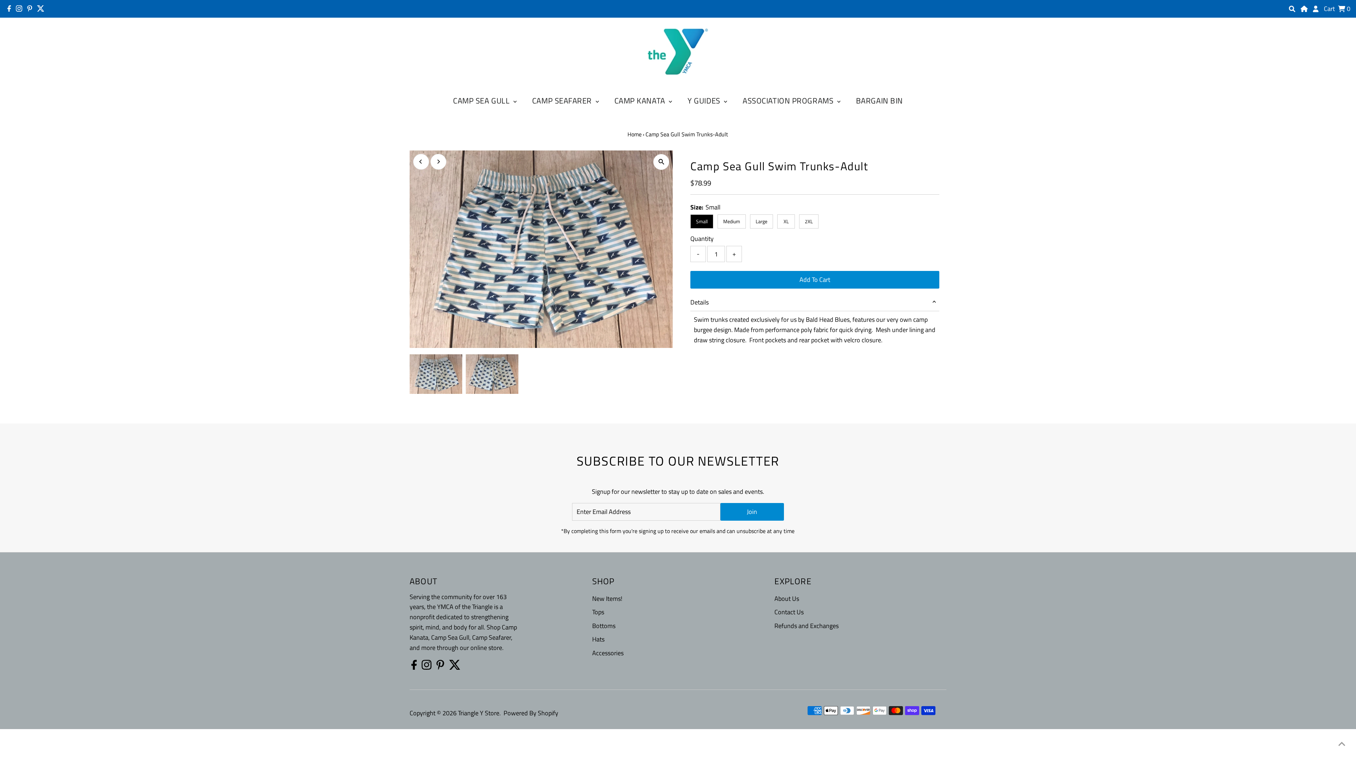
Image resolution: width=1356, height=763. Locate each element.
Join (752, 511)
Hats (598, 639)
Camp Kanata (640, 101)
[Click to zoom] (661, 162)
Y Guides (705, 101)
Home (635, 134)
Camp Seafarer (563, 101)
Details (699, 302)
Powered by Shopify (531, 713)
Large (761, 221)
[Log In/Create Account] (1316, 9)
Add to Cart (814, 279)
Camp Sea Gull (482, 101)
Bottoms (603, 626)
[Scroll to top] (1342, 744)
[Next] (438, 162)
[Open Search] (1292, 9)
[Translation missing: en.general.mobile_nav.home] (1304, 9)
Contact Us (789, 612)
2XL (809, 221)
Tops (598, 612)
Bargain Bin (879, 101)
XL (786, 221)
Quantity (702, 238)
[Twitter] (40, 8)
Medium (731, 221)
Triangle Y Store (478, 713)
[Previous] (421, 162)
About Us (786, 598)
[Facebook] (9, 8)
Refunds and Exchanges (806, 626)
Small (702, 221)
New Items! (607, 598)
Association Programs (789, 101)
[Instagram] (19, 8)
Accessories (608, 653)
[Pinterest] (29, 8)
